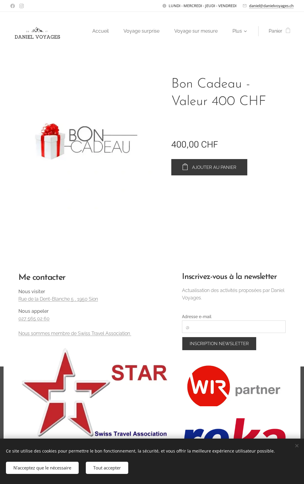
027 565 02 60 (34, 318)
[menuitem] (103, 31)
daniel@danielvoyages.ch (271, 5)
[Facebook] (12, 6)
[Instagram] (21, 6)
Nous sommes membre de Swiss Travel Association (74, 333)
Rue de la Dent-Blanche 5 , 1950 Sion (58, 299)
